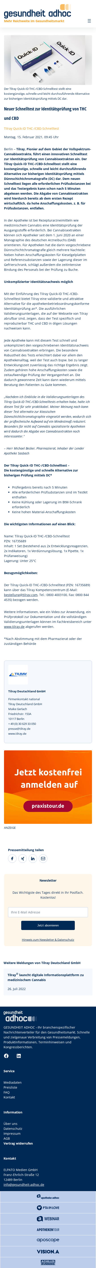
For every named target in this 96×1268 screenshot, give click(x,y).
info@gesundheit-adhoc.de (24, 1184)
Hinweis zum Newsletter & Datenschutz (48, 940)
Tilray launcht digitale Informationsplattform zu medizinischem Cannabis (46, 977)
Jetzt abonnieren (48, 925)
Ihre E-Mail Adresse (25, 912)
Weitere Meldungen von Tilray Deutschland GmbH (42, 963)
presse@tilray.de (19, 729)
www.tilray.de (14, 626)
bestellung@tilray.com (21, 595)
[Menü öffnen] (89, 21)
